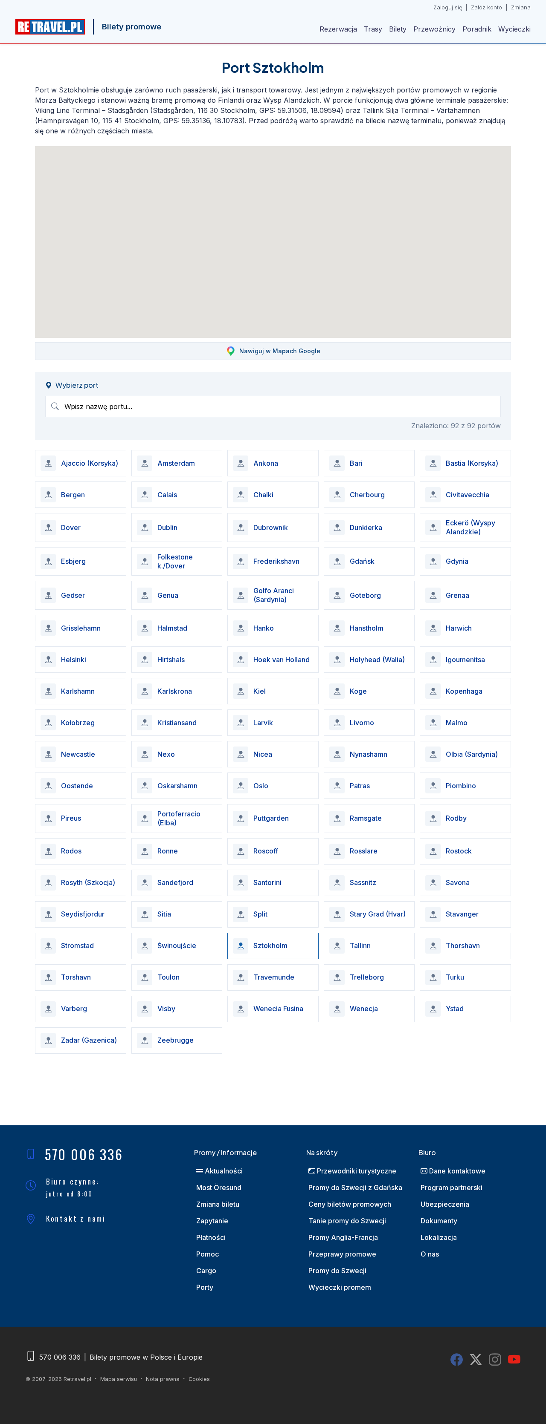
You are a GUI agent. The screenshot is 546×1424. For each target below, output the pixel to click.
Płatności (211, 1237)
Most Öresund (218, 1187)
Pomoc (207, 1254)
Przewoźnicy (434, 29)
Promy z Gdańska (355, 1187)
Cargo (206, 1270)
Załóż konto (486, 7)
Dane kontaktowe (456, 1171)
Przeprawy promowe (342, 1254)
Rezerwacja (338, 29)
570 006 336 (84, 1154)
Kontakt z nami (76, 1218)
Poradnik (476, 29)
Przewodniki (355, 1171)
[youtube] (514, 1359)
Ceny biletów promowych (349, 1204)
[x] (476, 1359)
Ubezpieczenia (445, 1204)
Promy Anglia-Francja (343, 1237)
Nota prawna (163, 1379)
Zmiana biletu (217, 1204)
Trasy (373, 29)
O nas (430, 1254)
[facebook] (456, 1359)
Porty (204, 1287)
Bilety (398, 29)
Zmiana (521, 7)
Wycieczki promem (339, 1287)
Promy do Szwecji (337, 1270)
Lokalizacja (439, 1237)
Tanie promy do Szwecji (347, 1220)
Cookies (199, 1379)
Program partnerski (451, 1187)
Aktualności (223, 1171)
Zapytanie (212, 1220)
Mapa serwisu (118, 1379)
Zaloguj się (447, 7)
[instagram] (495, 1359)
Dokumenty (439, 1220)
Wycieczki (514, 29)
